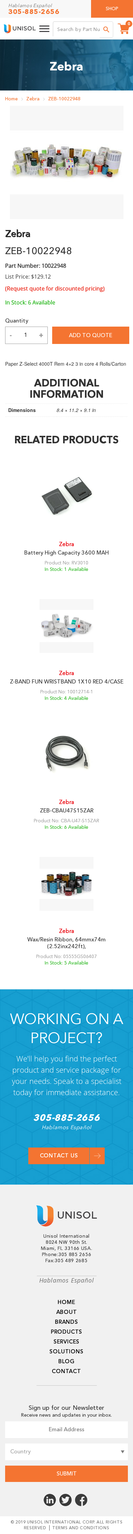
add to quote (90, 335)
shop (112, 8)
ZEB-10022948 (64, 99)
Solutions (66, 1351)
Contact (66, 1371)
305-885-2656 (33, 12)
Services (66, 1342)
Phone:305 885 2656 (66, 1255)
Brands (66, 1322)
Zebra (33, 99)
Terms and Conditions (80, 1528)
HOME (66, 1302)
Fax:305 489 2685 (66, 1261)
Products (66, 1332)
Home (11, 99)
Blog (66, 1361)
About (66, 1312)
